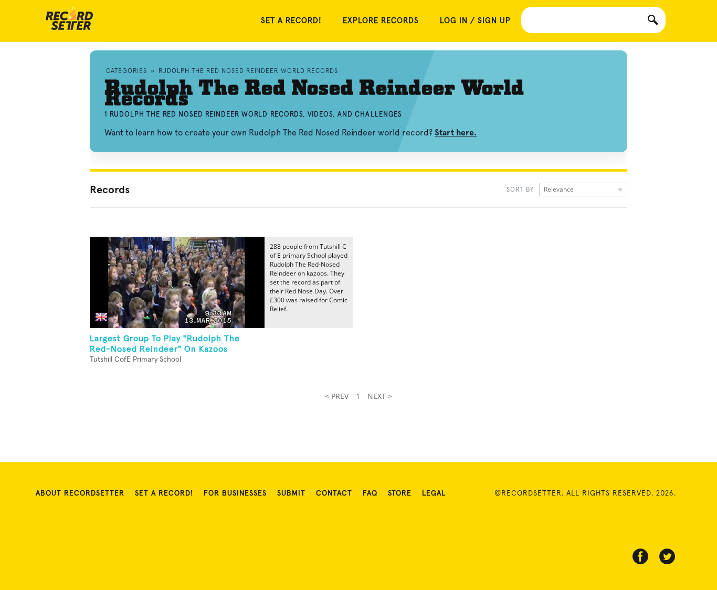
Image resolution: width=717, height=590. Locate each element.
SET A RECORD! (291, 21)
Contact (334, 493)
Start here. (456, 133)
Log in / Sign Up (475, 21)
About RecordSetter (80, 493)
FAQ (370, 493)
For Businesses (235, 493)
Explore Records (381, 21)
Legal (434, 493)
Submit (291, 493)
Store (400, 493)
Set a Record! (164, 493)
